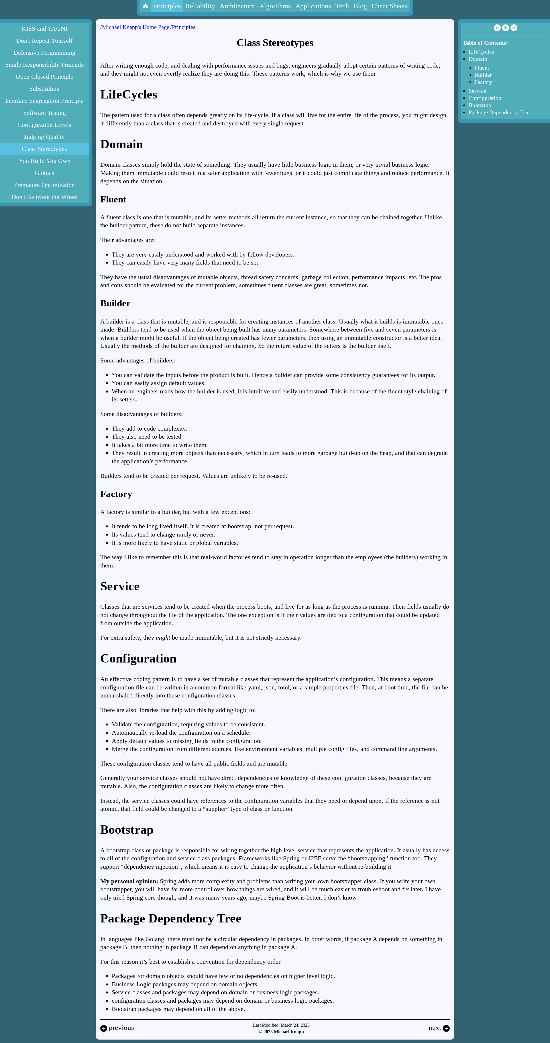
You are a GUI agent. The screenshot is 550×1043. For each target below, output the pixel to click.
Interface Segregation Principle (44, 100)
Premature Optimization (44, 184)
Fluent (481, 67)
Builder (483, 75)
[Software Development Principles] (505, 29)
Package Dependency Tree (499, 112)
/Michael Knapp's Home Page (134, 27)
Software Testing (44, 112)
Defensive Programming (44, 52)
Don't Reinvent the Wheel (44, 196)
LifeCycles (481, 51)
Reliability (200, 6)
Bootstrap (480, 105)
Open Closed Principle (44, 76)
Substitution (44, 88)
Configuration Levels (44, 124)
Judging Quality (44, 136)
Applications (313, 6)
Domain (478, 59)
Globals (44, 172)
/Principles (182, 27)
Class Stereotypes (44, 148)
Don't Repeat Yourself (44, 40)
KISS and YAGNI (44, 28)
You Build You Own (44, 160)
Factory (483, 82)
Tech (342, 6)
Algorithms (275, 6)
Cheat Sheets (390, 6)
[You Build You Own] (513, 29)
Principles (167, 6)
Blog (360, 6)
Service (477, 91)
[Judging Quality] (497, 29)
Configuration (485, 98)
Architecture (237, 6)
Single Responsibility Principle (44, 64)
